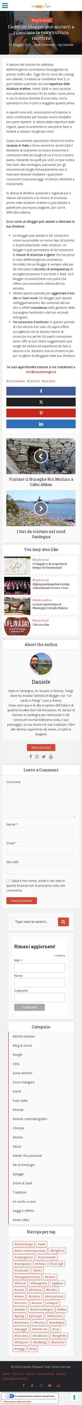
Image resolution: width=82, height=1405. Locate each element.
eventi (51, 1277)
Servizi (30, 1374)
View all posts (41, 747)
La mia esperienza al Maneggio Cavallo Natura (50, 606)
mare (20, 1296)
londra (52, 1290)
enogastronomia (28, 1277)
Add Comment (45, 45)
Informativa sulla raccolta (17, 1401)
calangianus (24, 1257)
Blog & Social (41, 20)
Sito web (12, 862)
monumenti (55, 1296)
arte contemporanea (31, 1251)
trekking (40, 1342)
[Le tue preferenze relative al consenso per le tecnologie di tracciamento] (74, 1397)
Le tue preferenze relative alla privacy (34, 1396)
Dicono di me (45, 1374)
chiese (41, 1264)
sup (56, 1329)
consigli (58, 1264)
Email (11, 843)
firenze (21, 1283)
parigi (20, 1316)
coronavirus (16, 381)
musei (37, 1303)
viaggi (20, 1349)
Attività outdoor (42, 600)
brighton (58, 1251)
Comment (13, 782)
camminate (48, 1257)
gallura (58, 1283)
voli (33, 1349)
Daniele (68, 45)
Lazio (20, 1290)
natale (20, 1309)
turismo (34, 381)
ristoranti (22, 1322)
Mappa (61, 1374)
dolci (38, 1270)
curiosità (22, 1270)
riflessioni (55, 1316)
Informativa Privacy (15, 1379)
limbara (36, 1290)
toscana (22, 1336)
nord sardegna (42, 1309)
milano (35, 1296)
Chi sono (18, 1374)
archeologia (24, 1244)
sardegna (57, 1322)
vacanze (49, 381)
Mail (18, 960)
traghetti (60, 1336)
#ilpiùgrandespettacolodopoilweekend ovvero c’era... (51, 586)
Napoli (53, 1303)
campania (23, 1264)
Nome (12, 824)
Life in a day (41, 624)
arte (42, 1244)
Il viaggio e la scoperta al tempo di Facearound (50, 565)
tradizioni (41, 1336)
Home (6, 1374)
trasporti (22, 1342)
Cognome (21, 990)
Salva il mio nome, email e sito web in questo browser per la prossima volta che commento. (35, 885)
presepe (36, 1316)
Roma (40, 1322)
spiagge (21, 1329)
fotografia (40, 1283)
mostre (21, 1303)
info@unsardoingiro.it (41, 372)
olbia (62, 1309)
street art (40, 1329)
